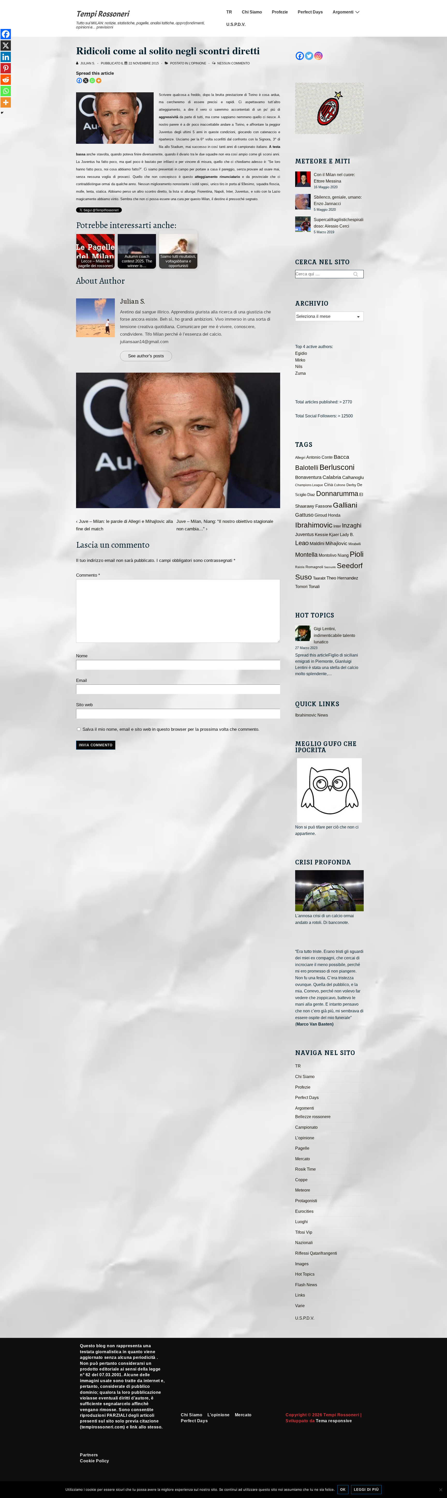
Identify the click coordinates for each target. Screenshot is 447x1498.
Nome (81, 655)
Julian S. (132, 301)
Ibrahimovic (313, 525)
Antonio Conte (319, 457)
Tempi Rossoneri (102, 14)
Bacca (341, 457)
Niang (343, 555)
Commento (88, 575)
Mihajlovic (336, 543)
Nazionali (304, 1242)
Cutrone (339, 485)
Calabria (332, 477)
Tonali (314, 586)
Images (302, 1264)
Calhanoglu (353, 477)
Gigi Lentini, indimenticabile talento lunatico (334, 635)
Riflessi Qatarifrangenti (316, 1253)
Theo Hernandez (342, 578)
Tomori (301, 586)
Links (300, 1295)
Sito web (84, 704)
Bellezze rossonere (313, 1117)
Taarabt (319, 578)
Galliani (345, 505)
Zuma (300, 373)
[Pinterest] (6, 68)
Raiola (299, 567)
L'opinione (197, 63)
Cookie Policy (94, 1461)
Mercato (302, 1159)
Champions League (309, 485)
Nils (298, 366)
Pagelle (302, 1148)
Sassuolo (330, 567)
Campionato (306, 1127)
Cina (328, 485)
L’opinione (304, 1138)
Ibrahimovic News (311, 715)
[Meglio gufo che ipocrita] (329, 790)
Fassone (323, 506)
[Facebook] (79, 80)
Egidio (301, 353)
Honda (334, 515)
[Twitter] (309, 56)
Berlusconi (336, 467)
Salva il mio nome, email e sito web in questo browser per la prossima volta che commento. (171, 729)
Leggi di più (366, 1490)
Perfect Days (310, 12)
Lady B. (347, 534)
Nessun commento (233, 63)
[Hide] (2, 113)
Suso (303, 577)
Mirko (300, 360)
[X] (85, 80)
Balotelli (306, 467)
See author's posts (146, 355)
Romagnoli (314, 567)
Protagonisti (306, 1201)
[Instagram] (318, 56)
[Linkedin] (6, 57)
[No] (440, 1489)
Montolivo (328, 555)
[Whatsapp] (92, 80)
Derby (351, 485)
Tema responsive (334, 1421)
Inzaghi (351, 525)
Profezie (280, 12)
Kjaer (334, 534)
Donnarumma (337, 494)
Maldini (317, 543)
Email (81, 680)
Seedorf (350, 566)
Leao (302, 542)
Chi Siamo (252, 12)
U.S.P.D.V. (235, 24)
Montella (306, 554)
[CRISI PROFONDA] (329, 890)
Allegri (300, 458)
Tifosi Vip (303, 1232)
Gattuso (304, 515)
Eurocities (304, 1211)
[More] (98, 80)
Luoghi (301, 1222)
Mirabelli (354, 544)
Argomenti (343, 12)
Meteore (302, 1190)
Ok (343, 1490)
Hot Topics (305, 1274)
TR (229, 12)
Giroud (321, 515)
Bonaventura (308, 477)
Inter (337, 526)
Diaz (311, 495)
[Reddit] (6, 79)
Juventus (304, 534)
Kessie (321, 534)
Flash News (306, 1285)
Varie (300, 1306)
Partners (89, 1455)
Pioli (356, 554)
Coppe (301, 1180)
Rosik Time (305, 1169)
